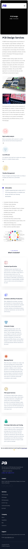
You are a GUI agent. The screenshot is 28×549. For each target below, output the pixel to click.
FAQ (2, 522)
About (3, 517)
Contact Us (4, 525)
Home (11, 18)
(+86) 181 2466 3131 (8, 473)
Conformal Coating (6, 505)
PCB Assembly (5, 494)
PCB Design (4, 497)
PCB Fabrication (5, 500)
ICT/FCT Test (4, 502)
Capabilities (4, 520)
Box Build (4, 508)
